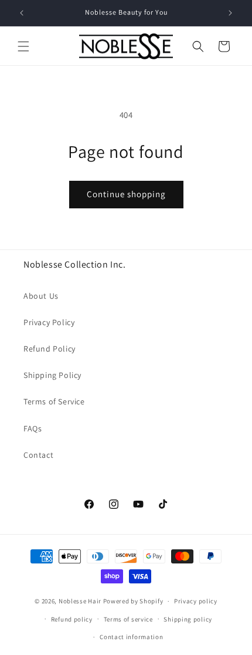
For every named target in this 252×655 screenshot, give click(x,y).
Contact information (131, 637)
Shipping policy (188, 619)
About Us (41, 296)
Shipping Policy (52, 375)
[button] (23, 46)
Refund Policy (49, 348)
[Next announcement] (230, 13)
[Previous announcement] (22, 13)
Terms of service (128, 619)
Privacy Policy (48, 322)
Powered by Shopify (133, 601)
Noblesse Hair (80, 601)
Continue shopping (126, 194)
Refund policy (72, 619)
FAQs (32, 428)
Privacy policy (195, 601)
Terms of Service (54, 401)
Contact (38, 455)
